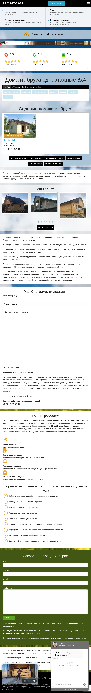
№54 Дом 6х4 (9, 140)
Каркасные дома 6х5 (73, 158)
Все (39, 87)
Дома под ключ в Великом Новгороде (49, 34)
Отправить (9, 618)
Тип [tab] (8, 87)
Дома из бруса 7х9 (37, 158)
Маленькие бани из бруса (53, 163)
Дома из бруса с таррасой (19, 158)
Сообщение (7, 588)
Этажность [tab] (29, 87)
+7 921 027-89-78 (12, 3)
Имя (4, 561)
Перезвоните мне (56, 3)
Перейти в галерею (45, 227)
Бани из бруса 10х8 (36, 163)
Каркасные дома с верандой (55, 158)
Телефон (6, 570)
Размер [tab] (17, 87)
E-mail (5, 579)
